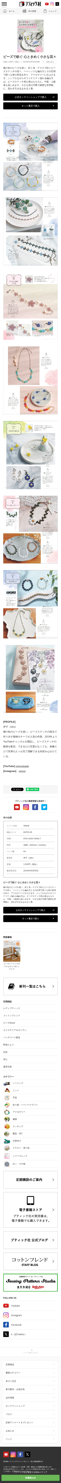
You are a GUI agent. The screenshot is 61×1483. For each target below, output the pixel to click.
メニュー (4, 7)
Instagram (26, 807)
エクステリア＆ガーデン (15, 1030)
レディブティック (11, 1008)
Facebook (35, 807)
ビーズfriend (9, 1023)
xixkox (22, 771)
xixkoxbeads (22, 766)
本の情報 (32, 11)
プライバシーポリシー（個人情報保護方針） (29, 1461)
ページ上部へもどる (30, 1353)
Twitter (44, 807)
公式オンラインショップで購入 (31, 97)
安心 (5, 1059)
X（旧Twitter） (19, 1334)
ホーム (12, 11)
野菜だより (8, 1044)
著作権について (8, 1461)
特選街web (30, 1478)
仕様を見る (50, 62)
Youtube (17, 807)
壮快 (5, 1052)
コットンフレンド (11, 1015)
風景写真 (7, 1066)
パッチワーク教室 (11, 1037)
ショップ (52, 11)
